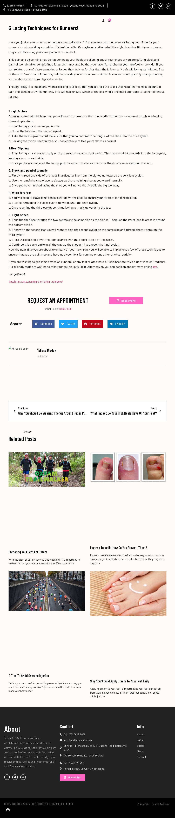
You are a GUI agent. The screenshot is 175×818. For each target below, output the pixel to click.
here (155, 267)
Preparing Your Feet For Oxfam (28, 552)
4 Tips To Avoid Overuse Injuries (29, 675)
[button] (43, 324)
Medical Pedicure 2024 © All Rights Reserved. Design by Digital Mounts (38, 803)
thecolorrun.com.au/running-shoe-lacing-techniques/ (36, 281)
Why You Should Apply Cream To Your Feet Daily (119, 681)
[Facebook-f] (152, 6)
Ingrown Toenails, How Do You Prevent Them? (118, 547)
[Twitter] (160, 6)
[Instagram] (168, 6)
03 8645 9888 (64, 308)
